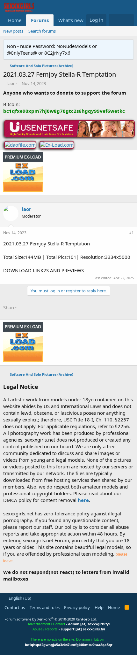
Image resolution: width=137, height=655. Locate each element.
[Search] (127, 20)
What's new (70, 20)
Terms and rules (45, 607)
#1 (131, 232)
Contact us (14, 607)
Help (99, 607)
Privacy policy (77, 607)
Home (14, 20)
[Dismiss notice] (127, 46)
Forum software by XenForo (50, 619)
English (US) (19, 598)
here (83, 500)
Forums (40, 20)
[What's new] (115, 20)
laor (11, 83)
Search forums (42, 31)
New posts (13, 31)
